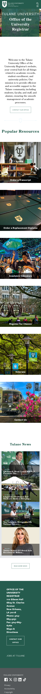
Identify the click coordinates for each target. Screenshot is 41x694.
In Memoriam (9, 495)
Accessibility (9, 688)
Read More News (20, 566)
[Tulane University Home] (21, 675)
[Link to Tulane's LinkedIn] (20, 679)
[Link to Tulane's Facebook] (15, 679)
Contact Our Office (20, 110)
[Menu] (37, 6)
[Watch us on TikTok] (24, 679)
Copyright (8, 692)
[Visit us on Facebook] (6, 679)
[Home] (9, 4)
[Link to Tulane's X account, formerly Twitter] (10, 679)
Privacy (7, 685)
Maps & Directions (12, 630)
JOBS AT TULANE (16, 655)
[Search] (37, 3)
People (7, 469)
